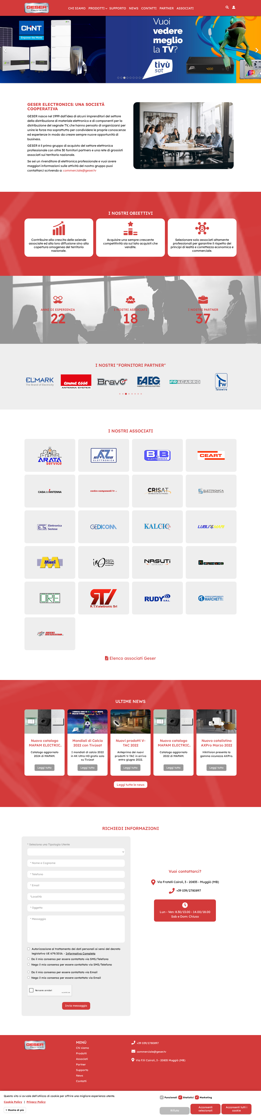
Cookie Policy (13, 1102)
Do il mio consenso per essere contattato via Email (64, 972)
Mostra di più (16, 1110)
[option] (130, 48)
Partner (167, 8)
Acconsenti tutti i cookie (236, 1109)
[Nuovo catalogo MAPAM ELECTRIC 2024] (44, 721)
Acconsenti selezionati (205, 1109)
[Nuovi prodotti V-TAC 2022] (130, 721)
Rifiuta (174, 1110)
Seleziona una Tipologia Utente (49, 844)
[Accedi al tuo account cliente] (234, 7)
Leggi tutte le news (130, 785)
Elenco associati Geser (132, 658)
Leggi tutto (44, 767)
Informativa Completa (80, 953)
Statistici (188, 1097)
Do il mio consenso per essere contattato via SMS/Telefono (70, 959)
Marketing (206, 1097)
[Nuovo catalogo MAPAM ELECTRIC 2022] (173, 721)
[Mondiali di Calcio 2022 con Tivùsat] (87, 721)
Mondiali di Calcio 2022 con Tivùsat (87, 742)
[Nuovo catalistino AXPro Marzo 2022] (216, 721)
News (133, 8)
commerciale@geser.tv (79, 170)
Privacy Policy (36, 1102)
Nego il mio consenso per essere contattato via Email (66, 977)
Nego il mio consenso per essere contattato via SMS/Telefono (71, 964)
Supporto (117, 8)
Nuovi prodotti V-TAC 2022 (130, 742)
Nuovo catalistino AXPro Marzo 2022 (216, 742)
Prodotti (96, 8)
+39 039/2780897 (188, 891)
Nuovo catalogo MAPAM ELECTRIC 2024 (44, 743)
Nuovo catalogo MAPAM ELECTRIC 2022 (173, 743)
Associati (185, 8)
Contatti (149, 8)
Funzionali (171, 1097)
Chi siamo (77, 8)
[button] (19, 48)
